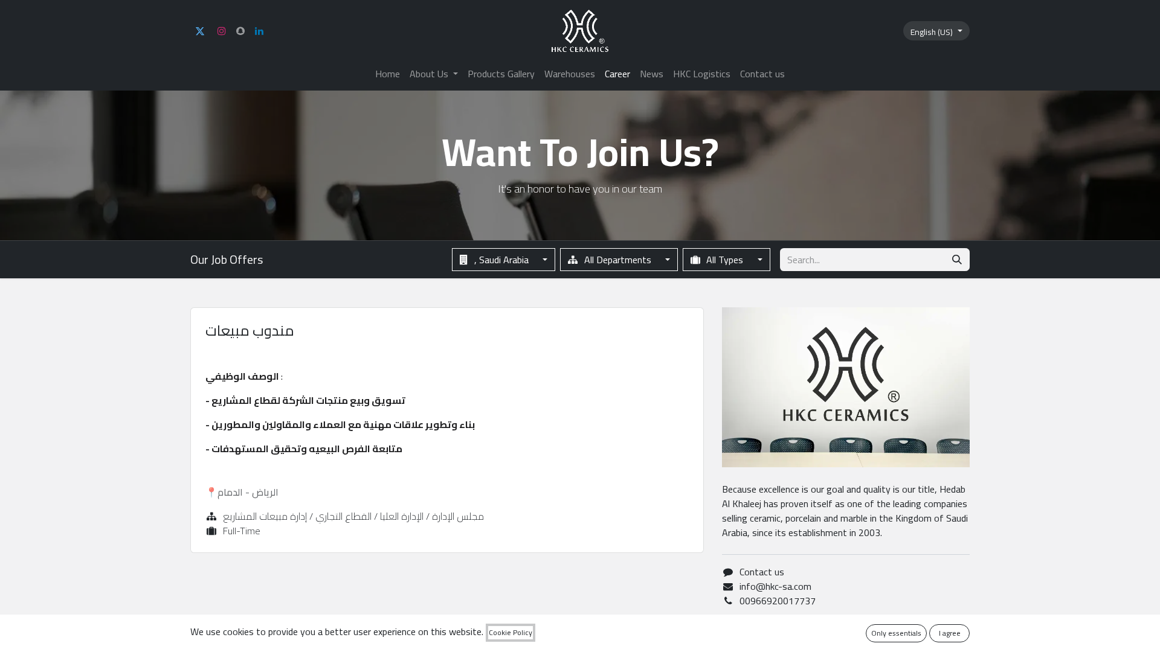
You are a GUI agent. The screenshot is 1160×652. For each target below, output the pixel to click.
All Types (725, 260)
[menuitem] (387, 74)
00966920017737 (778, 601)
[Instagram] (221, 30)
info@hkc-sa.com (775, 586)
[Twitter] (200, 30)
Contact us (762, 572)
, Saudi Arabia (501, 260)
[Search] (957, 259)
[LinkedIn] (259, 30)
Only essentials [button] (896, 633)
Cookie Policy (510, 632)
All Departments (618, 260)
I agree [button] (950, 633)
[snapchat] (240, 31)
